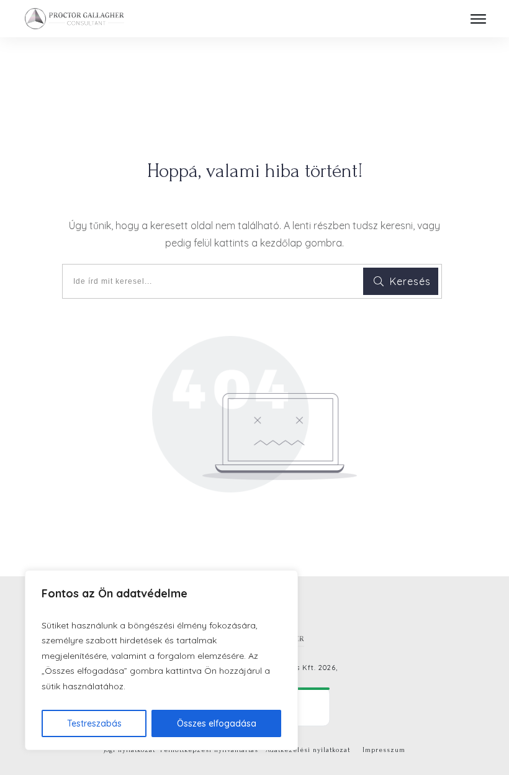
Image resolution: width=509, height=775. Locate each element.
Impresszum (384, 750)
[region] (161, 660)
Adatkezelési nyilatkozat (308, 750)
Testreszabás (94, 723)
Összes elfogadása (216, 723)
